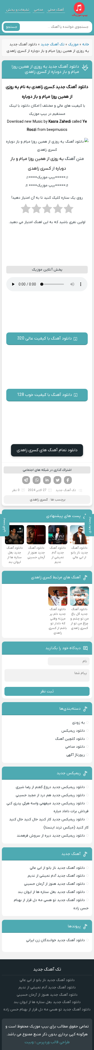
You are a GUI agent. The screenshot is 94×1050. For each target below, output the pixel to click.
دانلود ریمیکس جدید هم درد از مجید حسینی (50, 795)
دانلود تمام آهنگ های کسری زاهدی (47, 450)
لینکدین (47, 480)
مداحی (38, 10)
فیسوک (68, 480)
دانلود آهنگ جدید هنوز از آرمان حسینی (54, 883)
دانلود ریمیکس (73, 730)
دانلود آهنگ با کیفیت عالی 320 (44, 338)
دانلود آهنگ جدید (72, 87)
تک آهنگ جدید (52, 44)
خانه (85, 44)
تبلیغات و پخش (17, 10)
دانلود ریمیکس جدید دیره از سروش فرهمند (51, 835)
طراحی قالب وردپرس (53, 1042)
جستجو (11, 27)
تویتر (57, 480)
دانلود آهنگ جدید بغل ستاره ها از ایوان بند (51, 892)
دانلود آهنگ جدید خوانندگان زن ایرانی (55, 940)
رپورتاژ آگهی (75, 754)
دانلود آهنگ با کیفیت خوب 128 (44, 394)
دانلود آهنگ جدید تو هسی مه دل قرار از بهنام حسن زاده (47, 1009)
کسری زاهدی (43, 87)
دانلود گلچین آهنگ (70, 738)
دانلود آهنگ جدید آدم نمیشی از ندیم (56, 875)
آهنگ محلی (56, 10)
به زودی (78, 722)
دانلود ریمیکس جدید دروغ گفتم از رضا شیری (50, 787)
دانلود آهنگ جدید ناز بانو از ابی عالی (57, 867)
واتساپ (36, 480)
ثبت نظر (47, 691)
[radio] (68, 210)
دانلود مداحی (75, 746)
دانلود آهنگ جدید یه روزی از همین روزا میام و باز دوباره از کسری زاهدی (45, 69)
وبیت (29, 1042)
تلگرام (26, 480)
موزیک (73, 44)
